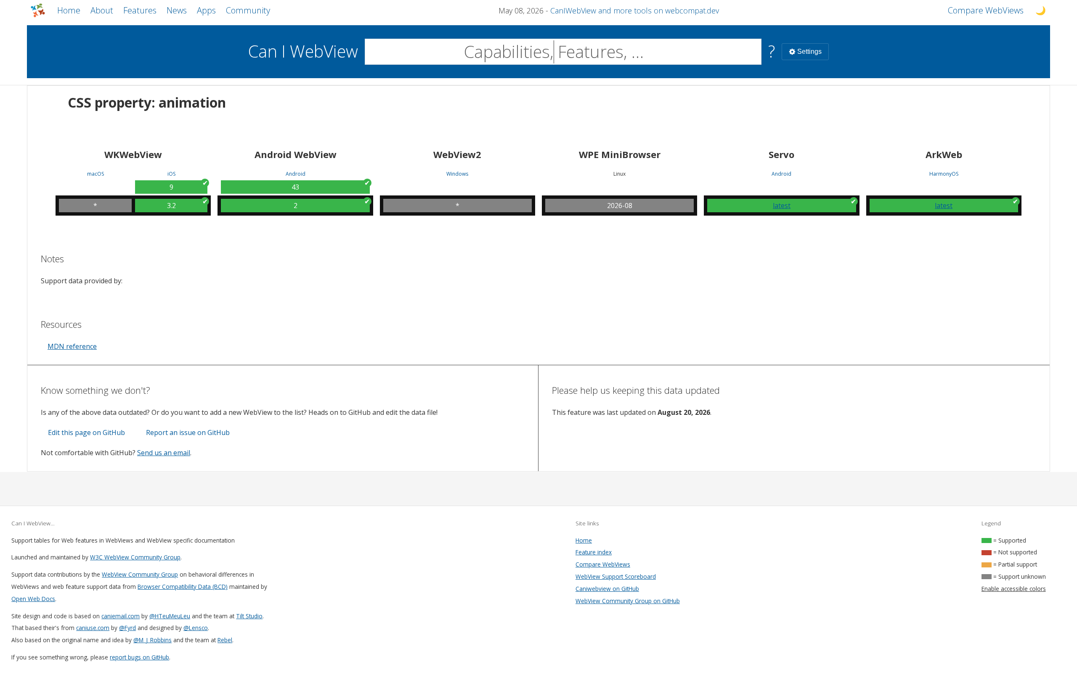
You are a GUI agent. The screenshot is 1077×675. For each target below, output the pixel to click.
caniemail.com (120, 616)
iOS (171, 174)
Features (140, 10)
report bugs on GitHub (139, 657)
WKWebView (133, 154)
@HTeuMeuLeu (169, 616)
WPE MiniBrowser (620, 154)
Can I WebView (303, 51)
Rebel (225, 640)
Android (295, 174)
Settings (809, 51)
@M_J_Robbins (152, 640)
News (177, 10)
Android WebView (296, 154)
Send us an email (163, 452)
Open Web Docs (33, 599)
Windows (457, 174)
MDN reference (72, 346)
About (101, 10)
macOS (95, 174)
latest (782, 205)
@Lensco (195, 628)
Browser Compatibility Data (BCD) (183, 587)
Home (68, 10)
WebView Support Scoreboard (616, 576)
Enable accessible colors (1014, 589)
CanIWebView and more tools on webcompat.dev (634, 10)
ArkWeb (944, 154)
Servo (781, 154)
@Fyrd (127, 628)
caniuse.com (92, 628)
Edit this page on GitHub (86, 432)
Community (248, 10)
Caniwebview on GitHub (607, 589)
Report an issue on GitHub (188, 432)
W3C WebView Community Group (135, 557)
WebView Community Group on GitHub (628, 601)
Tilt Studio (249, 616)
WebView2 (457, 154)
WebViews (986, 10)
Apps (206, 10)
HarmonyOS (943, 174)
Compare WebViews (603, 564)
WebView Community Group (140, 574)
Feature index (594, 552)
